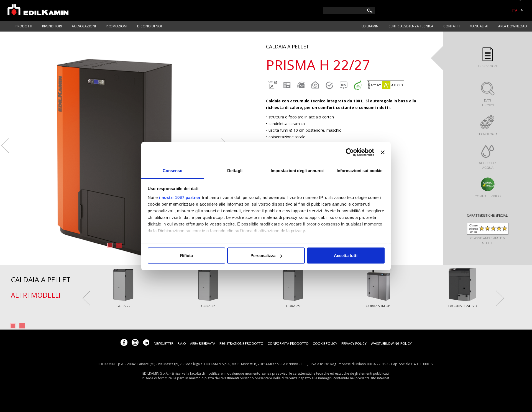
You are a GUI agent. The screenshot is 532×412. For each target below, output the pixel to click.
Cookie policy (325, 343)
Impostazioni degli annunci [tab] (297, 170)
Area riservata (202, 343)
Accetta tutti (345, 255)
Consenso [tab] (173, 170)
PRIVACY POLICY (354, 343)
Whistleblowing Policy (391, 343)
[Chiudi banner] (383, 152)
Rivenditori (52, 26)
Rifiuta (186, 255)
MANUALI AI (479, 26)
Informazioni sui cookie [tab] (359, 170)
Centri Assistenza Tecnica (410, 26)
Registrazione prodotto (241, 343)
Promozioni (116, 26)
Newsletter (163, 343)
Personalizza (262, 255)
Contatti (451, 26)
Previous (5, 145)
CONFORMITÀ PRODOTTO (288, 343)
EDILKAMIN (370, 26)
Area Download (512, 26)
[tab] (488, 58)
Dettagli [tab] (234, 170)
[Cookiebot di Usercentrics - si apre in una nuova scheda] (350, 152)
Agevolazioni (84, 26)
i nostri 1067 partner (180, 197)
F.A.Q (182, 343)
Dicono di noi (149, 26)
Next (500, 298)
